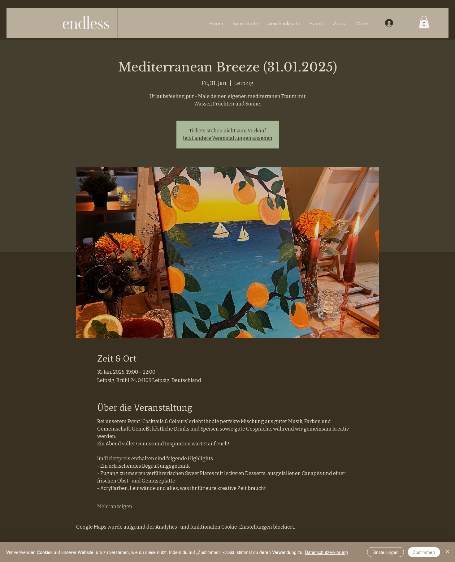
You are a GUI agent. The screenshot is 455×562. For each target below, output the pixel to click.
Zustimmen (424, 552)
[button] (424, 22)
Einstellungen (385, 552)
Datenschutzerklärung (326, 552)
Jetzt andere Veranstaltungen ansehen (227, 138)
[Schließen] (447, 552)
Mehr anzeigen (114, 506)
